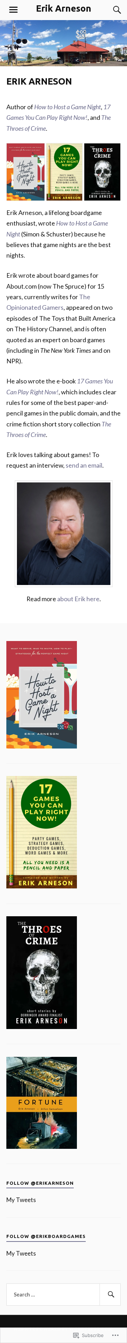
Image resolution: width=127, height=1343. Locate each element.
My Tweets (21, 1199)
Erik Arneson (63, 8)
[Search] (110, 10)
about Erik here (78, 599)
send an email (84, 465)
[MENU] (13, 10)
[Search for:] (63, 1294)
